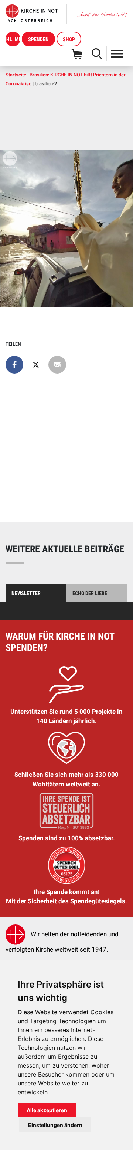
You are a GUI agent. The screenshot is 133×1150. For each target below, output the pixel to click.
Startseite (16, 75)
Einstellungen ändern (55, 1125)
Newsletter (26, 593)
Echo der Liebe (89, 593)
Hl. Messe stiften (13, 39)
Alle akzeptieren (47, 1110)
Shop (69, 39)
